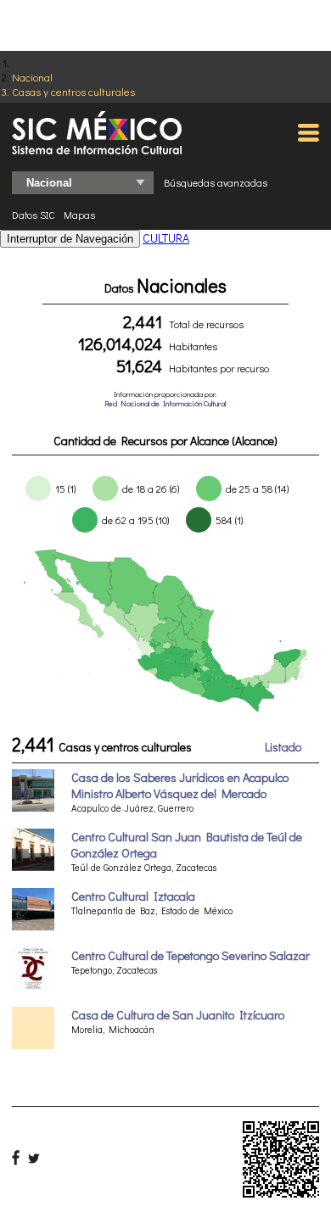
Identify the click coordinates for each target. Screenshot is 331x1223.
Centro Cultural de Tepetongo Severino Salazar (190, 955)
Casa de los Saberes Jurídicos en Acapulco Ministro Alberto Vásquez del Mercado (180, 785)
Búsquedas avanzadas (215, 182)
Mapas (79, 214)
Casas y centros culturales (73, 91)
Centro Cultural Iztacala (133, 896)
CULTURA (166, 238)
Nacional (32, 77)
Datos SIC (33, 214)
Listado (283, 747)
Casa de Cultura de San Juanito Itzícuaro (177, 1015)
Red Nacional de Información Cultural (165, 403)
